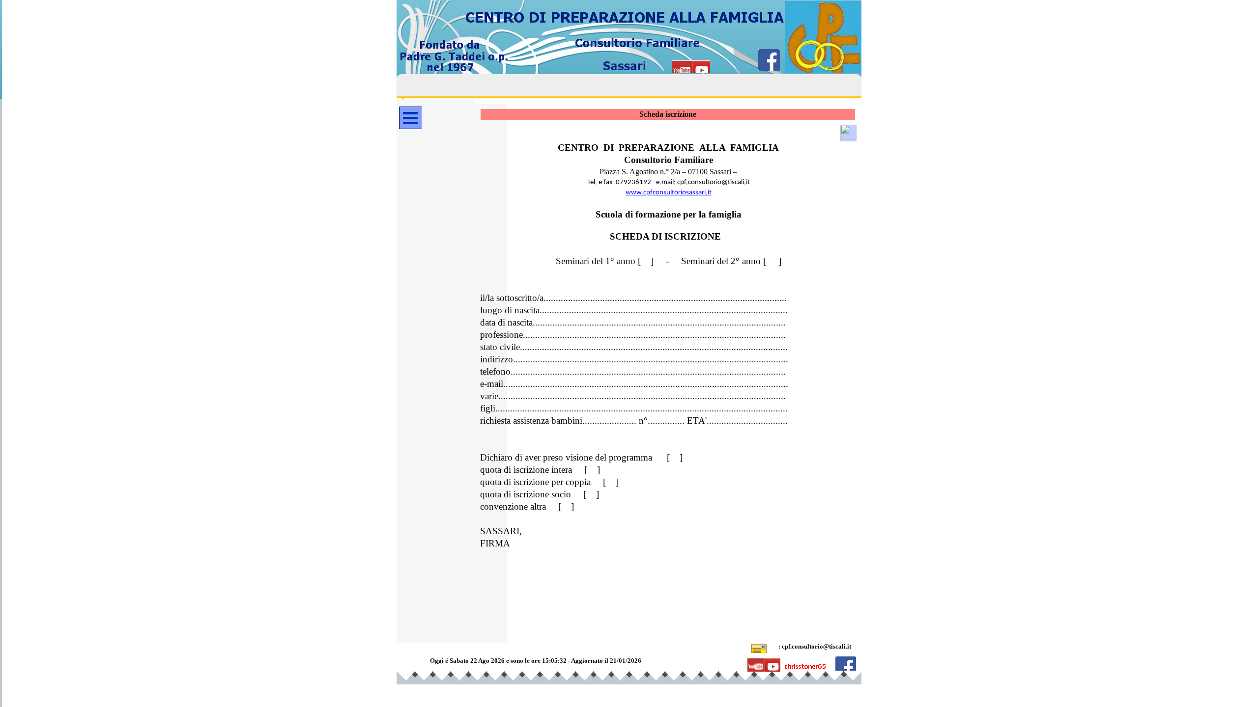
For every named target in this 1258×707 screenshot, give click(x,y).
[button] (848, 133)
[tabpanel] (668, 342)
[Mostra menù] (410, 118)
